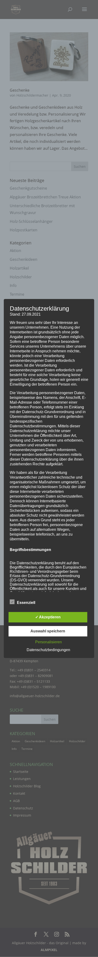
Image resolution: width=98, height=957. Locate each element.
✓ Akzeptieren (48, 617)
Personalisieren (48, 642)
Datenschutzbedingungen (48, 650)
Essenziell (26, 603)
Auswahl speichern (47, 631)
